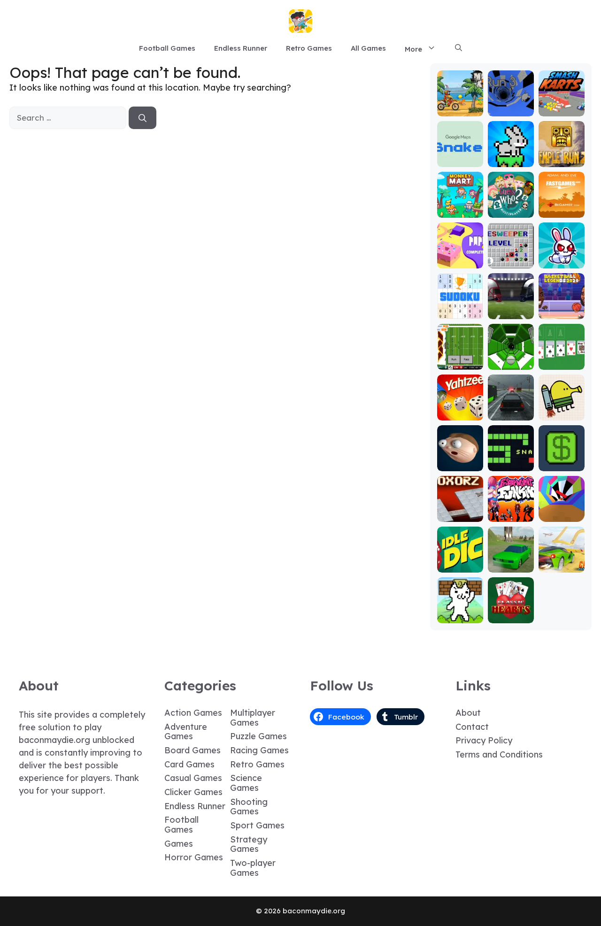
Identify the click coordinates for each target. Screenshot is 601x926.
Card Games (189, 764)
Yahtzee (460, 413)
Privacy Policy (483, 740)
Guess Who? (511, 206)
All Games (368, 48)
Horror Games (193, 857)
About (468, 712)
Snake (510, 464)
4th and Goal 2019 (511, 308)
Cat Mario (460, 616)
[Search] (142, 118)
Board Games (192, 750)
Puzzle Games (258, 736)
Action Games (193, 712)
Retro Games (309, 48)
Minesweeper (511, 257)
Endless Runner (240, 48)
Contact (472, 726)
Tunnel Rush (561, 511)
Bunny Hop (510, 160)
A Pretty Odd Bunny (561, 257)
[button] (458, 48)
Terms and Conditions (499, 754)
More (413, 49)
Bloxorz (460, 515)
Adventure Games (185, 731)
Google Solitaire (561, 358)
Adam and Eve (561, 206)
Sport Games (257, 825)
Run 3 (511, 109)
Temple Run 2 (561, 156)
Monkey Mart (460, 206)
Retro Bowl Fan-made (459, 358)
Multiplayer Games (252, 717)
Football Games (167, 48)
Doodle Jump (561, 409)
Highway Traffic (511, 409)
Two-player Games (253, 867)
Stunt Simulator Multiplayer (511, 553)
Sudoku (460, 312)
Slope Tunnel (510, 358)
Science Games (246, 783)
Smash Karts (561, 105)
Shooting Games (249, 806)
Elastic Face (460, 460)
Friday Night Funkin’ (511, 507)
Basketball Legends (561, 308)
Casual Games (193, 778)
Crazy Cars (561, 561)
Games (178, 843)
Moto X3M (460, 109)
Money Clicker (561, 460)
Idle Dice (460, 565)
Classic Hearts (510, 612)
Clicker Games (193, 792)
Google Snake (460, 156)
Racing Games (259, 750)
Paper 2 (460, 261)
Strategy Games (248, 844)
